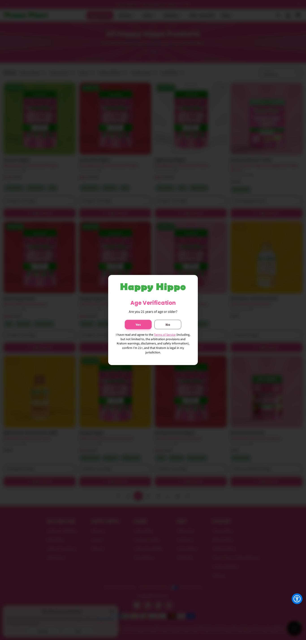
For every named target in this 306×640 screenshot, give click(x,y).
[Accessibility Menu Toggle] (297, 598)
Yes (138, 324)
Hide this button (293, 610)
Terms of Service (165, 335)
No (168, 324)
